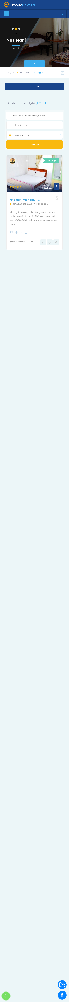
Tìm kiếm (34, 144)
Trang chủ (10, 72)
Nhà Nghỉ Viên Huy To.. (25, 199)
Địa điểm (24, 72)
